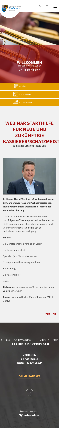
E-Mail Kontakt (30, 376)
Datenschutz (34, 411)
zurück (50, 314)
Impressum (24, 411)
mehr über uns (29, 70)
